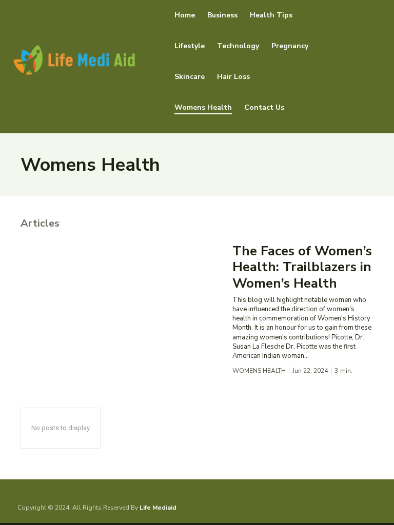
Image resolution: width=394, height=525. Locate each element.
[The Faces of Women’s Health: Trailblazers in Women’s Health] (121, 302)
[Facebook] (340, 507)
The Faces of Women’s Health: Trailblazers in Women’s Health (302, 267)
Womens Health (259, 371)
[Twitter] (371, 507)
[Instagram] (355, 507)
